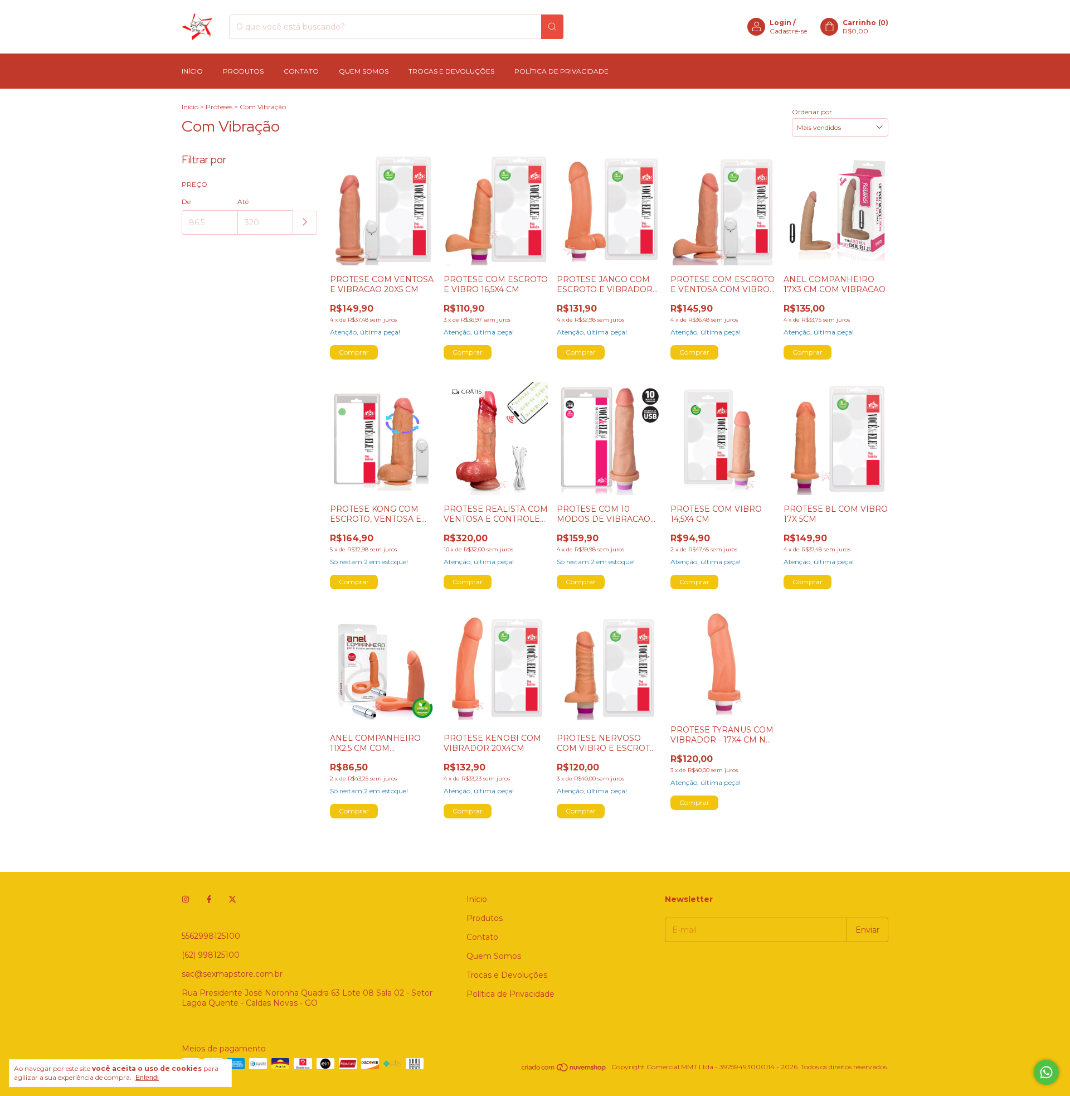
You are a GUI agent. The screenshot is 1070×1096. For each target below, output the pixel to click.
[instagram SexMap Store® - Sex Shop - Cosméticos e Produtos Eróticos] (185, 899)
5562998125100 (211, 936)
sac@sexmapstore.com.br (232, 974)
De (186, 201)
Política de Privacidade (561, 71)
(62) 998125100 (211, 955)
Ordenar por (812, 112)
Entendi (147, 1078)
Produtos (243, 71)
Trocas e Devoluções (451, 71)
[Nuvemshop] (564, 1069)
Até (243, 201)
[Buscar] (552, 26)
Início (192, 71)
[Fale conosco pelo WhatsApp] (1046, 1072)
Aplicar (305, 223)
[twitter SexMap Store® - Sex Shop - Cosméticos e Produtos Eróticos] (232, 899)
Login (780, 22)
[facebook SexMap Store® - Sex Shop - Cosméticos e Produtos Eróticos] (209, 899)
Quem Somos (363, 71)
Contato (301, 71)
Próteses (219, 107)
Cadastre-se (788, 31)
